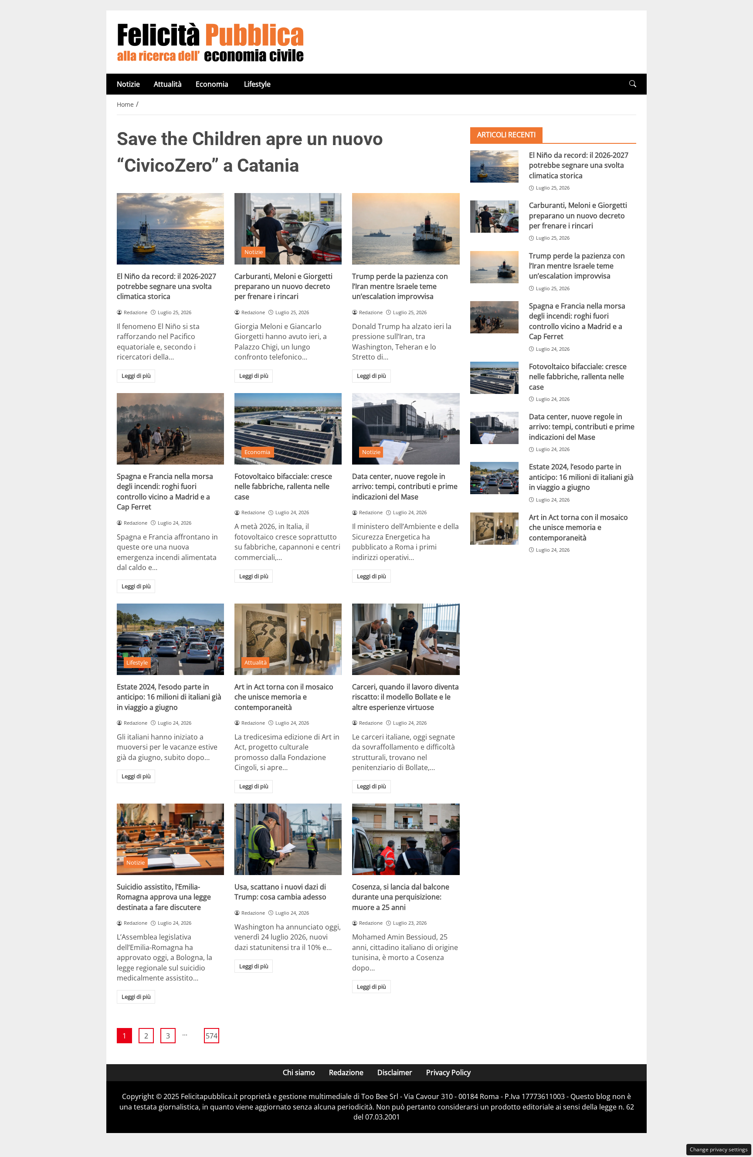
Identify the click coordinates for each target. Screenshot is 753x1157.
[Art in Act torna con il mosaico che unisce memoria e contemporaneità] (288, 639)
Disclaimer (394, 1072)
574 (211, 1036)
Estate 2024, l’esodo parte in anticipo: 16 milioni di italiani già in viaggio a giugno (169, 697)
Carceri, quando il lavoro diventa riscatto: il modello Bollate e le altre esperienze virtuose (405, 697)
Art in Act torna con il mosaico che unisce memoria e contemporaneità (283, 697)
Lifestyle (257, 84)
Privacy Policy (448, 1072)
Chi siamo (299, 1072)
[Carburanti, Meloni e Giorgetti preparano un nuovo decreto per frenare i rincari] (288, 229)
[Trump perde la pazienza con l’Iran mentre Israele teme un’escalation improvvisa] (405, 229)
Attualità (168, 84)
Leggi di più (136, 376)
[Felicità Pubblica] (210, 41)
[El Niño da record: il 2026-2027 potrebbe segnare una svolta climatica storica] (170, 229)
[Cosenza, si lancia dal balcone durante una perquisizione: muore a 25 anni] (405, 839)
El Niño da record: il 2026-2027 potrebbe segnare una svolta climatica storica (166, 286)
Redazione (346, 1072)
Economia (213, 84)
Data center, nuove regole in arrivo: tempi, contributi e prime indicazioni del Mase (405, 487)
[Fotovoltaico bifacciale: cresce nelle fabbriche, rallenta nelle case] (288, 429)
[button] (632, 84)
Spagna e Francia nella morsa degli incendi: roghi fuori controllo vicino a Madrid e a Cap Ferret (165, 492)
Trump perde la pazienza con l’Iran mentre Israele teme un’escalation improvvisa (400, 286)
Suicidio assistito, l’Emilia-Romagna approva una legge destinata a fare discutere (164, 897)
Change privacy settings (719, 1149)
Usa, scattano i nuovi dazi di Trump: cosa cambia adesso (280, 892)
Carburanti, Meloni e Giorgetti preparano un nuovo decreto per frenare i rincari (283, 286)
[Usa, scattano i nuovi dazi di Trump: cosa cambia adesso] (288, 839)
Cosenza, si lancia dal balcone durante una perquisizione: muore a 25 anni (400, 897)
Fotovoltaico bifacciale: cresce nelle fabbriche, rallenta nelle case (283, 487)
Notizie (128, 84)
